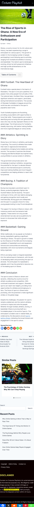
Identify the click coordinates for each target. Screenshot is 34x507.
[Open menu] (32, 3)
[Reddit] (8, 328)
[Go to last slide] (4, 380)
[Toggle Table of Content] (18, 74)
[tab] (13, 397)
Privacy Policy (5, 467)
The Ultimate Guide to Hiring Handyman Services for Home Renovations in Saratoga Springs (26, 342)
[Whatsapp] (17, 328)
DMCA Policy (13, 464)
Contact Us (22, 464)
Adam (3, 43)
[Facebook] (2, 328)
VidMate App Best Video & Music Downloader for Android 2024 (6, 341)
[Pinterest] (14, 328)
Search (2, 405)
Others (9, 43)
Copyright (4, 464)
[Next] (29, 380)
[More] (20, 328)
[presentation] (17, 374)
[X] (5, 328)
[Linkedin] (11, 328)
